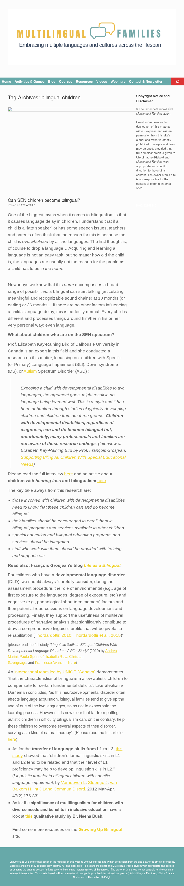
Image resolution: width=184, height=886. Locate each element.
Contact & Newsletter (145, 81)
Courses (65, 81)
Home (6, 81)
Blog (51, 81)
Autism (30, 371)
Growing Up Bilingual (100, 829)
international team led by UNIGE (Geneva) (55, 672)
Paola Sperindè (32, 657)
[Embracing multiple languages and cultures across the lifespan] (92, 37)
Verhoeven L (73, 782)
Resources (84, 81)
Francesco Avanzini (50, 663)
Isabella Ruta (56, 657)
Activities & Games (29, 81)
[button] (177, 81)
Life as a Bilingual (102, 565)
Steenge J (98, 782)
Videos (101, 81)
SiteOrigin (105, 877)
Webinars (118, 81)
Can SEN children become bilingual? (44, 200)
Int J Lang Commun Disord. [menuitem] (59, 789)
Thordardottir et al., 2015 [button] (97, 635)
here (68, 474)
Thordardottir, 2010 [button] (53, 635)
